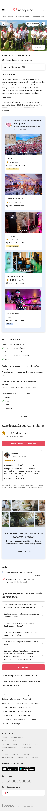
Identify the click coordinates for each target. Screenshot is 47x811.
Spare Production (14, 198)
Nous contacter (23, 667)
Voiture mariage (21, 703)
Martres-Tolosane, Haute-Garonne (18, 60)
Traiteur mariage (8, 695)
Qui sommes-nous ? (28, 754)
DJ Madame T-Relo (29, 676)
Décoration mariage (9, 707)
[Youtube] (24, 781)
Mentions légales (17, 738)
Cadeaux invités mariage (11, 699)
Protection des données (11, 744)
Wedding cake (19, 720)
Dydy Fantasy (12, 313)
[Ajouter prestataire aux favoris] (43, 24)
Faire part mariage (23, 695)
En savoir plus (7, 110)
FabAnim (10, 158)
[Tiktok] (29, 781)
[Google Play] (27, 771)
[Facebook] (4, 781)
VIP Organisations (14, 276)
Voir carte (38, 575)
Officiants (5, 724)
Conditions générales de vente (13, 741)
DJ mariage (16, 724)
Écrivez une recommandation (23, 443)
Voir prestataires (23, 551)
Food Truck (32, 720)
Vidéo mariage (7, 703)
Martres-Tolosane (22, 17)
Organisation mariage (25, 715)
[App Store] (10, 771)
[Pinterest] (14, 781)
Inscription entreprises (10, 754)
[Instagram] (19, 781)
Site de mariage (32, 758)
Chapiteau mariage (26, 707)
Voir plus (23, 417)
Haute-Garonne (8, 17)
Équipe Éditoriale (8, 758)
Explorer (38, 47)
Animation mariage (8, 711)
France (9, 793)
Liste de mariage (8, 715)
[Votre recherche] (3, 24)
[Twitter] (9, 781)
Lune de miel (6, 720)
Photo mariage (28, 699)
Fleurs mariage (23, 711)
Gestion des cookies (30, 744)
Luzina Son (11, 236)
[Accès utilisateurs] (44, 10)
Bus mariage (34, 703)
